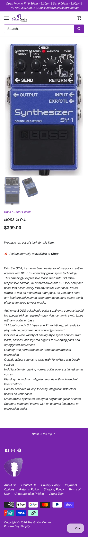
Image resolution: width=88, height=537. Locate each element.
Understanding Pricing (29, 493)
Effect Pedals (22, 212)
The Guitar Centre (39, 522)
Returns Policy (29, 489)
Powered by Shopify (17, 526)
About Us (10, 485)
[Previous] (9, 110)
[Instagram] (13, 450)
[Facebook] (7, 450)
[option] (44, 110)
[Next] (79, 110)
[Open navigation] (6, 18)
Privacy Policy (50, 485)
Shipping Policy (54, 489)
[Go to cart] (79, 18)
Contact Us (28, 485)
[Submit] (79, 29)
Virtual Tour (56, 493)
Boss (7, 212)
